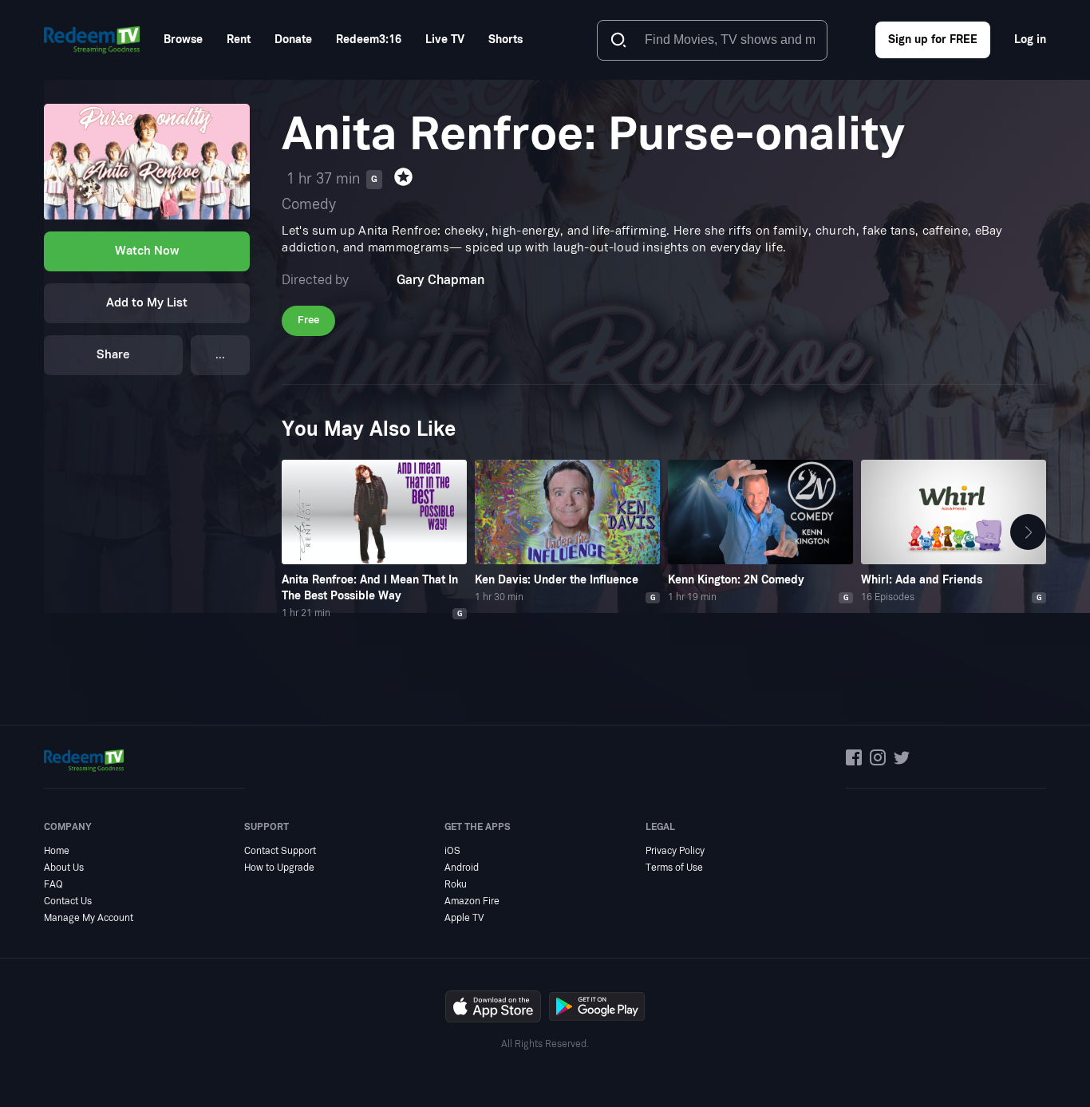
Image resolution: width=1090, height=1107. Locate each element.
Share (113, 355)
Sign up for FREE (932, 39)
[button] (1028, 532)
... (220, 355)
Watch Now (147, 251)
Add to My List (147, 303)
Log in (1030, 39)
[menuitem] (183, 39)
